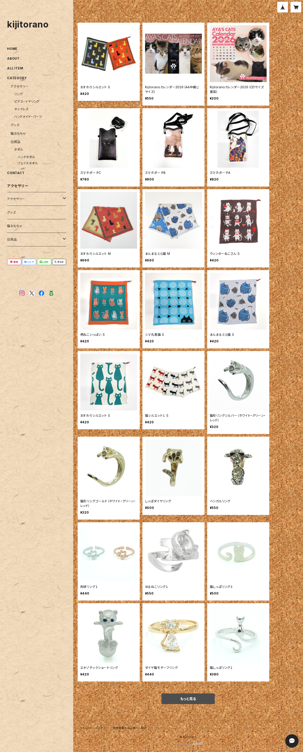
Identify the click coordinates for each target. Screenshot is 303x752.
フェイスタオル (28, 163)
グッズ (15, 125)
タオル (18, 149)
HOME (12, 49)
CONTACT (16, 173)
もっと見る (188, 699)
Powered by (183, 744)
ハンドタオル (26, 157)
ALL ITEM (15, 68)
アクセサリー (20, 86)
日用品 (15, 142)
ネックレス (21, 109)
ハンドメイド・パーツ (28, 116)
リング (18, 94)
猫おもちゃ (18, 133)
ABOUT (13, 58)
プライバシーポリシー (93, 728)
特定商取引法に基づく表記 (129, 728)
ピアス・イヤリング (26, 101)
